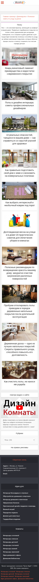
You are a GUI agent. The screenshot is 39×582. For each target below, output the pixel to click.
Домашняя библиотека (11, 558)
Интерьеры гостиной (11, 545)
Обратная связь (19, 460)
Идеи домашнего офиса (12, 555)
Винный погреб (8, 509)
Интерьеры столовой (11, 535)
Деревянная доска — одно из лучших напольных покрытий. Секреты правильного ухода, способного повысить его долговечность (19, 349)
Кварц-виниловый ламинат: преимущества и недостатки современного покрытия (19, 71)
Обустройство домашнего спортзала (16, 496)
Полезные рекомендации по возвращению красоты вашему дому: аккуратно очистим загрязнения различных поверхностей (19, 273)
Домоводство (21, 16)
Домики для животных (11, 516)
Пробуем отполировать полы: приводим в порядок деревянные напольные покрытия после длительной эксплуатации (19, 311)
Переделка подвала (10, 512)
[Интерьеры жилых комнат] (19, 2)
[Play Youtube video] (19, 407)
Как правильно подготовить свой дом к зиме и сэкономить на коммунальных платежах (19, 173)
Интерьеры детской (10, 542)
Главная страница (9, 16)
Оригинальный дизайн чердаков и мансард (19, 506)
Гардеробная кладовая (11, 519)
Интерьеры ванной (10, 548)
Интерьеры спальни (10, 539)
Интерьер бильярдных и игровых (15, 493)
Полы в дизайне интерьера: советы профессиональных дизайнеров (19, 105)
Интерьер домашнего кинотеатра (15, 499)
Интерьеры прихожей (11, 552)
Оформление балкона (11, 503)
